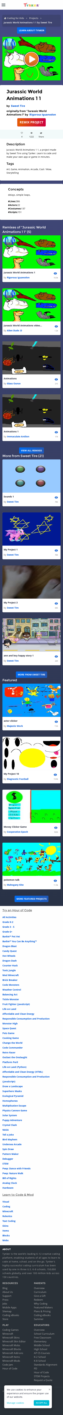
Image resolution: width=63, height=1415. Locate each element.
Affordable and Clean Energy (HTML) (22, 1071)
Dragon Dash (9, 960)
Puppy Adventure (12, 1120)
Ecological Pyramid (12, 1095)
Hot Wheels (8, 955)
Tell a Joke (8, 1134)
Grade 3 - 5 (8, 926)
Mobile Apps (9, 1307)
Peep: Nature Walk (12, 1173)
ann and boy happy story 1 (19, 655)
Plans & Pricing (42, 1311)
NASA (5, 1129)
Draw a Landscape (12, 1086)
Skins (5, 1225)
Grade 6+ (7, 931)
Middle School (42, 1345)
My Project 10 (11, 773)
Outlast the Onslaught (14, 1057)
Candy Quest (9, 951)
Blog (4, 1288)
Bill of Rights (9, 1178)
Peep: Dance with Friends (16, 1168)
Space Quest (9, 1028)
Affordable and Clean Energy (18, 1013)
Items (5, 1230)
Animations (10, 378)
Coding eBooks (10, 1315)
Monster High (10, 1023)
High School (40, 1349)
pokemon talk (12, 879)
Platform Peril (10, 1062)
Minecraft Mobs (11, 1345)
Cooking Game (10, 1038)
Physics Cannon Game (14, 1110)
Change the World (12, 1042)
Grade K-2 (7, 922)
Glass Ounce (14, 383)
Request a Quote (43, 1380)
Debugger (7, 1158)
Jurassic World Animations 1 (19, 272)
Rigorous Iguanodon (42, 114)
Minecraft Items (11, 1356)
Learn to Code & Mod (18, 1195)
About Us (7, 1292)
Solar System (9, 1115)
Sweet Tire (18, 105)
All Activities (9, 917)
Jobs (4, 1303)
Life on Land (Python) (14, 1066)
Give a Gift (40, 1295)
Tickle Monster (10, 999)
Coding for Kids (15, 18)
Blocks (6, 1235)
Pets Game (8, 1033)
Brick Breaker (9, 980)
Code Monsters (10, 984)
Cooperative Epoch (17, 831)
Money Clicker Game (15, 826)
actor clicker (10, 720)
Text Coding (9, 1220)
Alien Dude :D (14, 330)
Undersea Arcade (11, 1144)
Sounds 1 (9, 496)
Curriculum (40, 1292)
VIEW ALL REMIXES (31, 450)
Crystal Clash (9, 1124)
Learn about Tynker (31, 30)
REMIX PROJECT (31, 122)
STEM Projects (42, 1376)
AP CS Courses (42, 1353)
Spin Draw (8, 1149)
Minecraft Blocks (11, 1349)
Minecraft (7, 1211)
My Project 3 (11, 602)
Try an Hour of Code (17, 910)
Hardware (7, 1187)
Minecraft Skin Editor (14, 1341)
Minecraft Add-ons (12, 1353)
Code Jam (7, 1364)
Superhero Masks (12, 1091)
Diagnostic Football (17, 778)
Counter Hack (10, 965)
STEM (5, 1163)
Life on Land (9, 1009)
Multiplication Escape (14, 1105)
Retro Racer (8, 1052)
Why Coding (40, 1303)
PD (35, 1368)
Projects (33, 18)
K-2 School (40, 1356)
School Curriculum (44, 1333)
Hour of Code (9, 1368)
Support (6, 1295)
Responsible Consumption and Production (26, 1018)
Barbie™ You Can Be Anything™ (19, 941)
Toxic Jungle (9, 970)
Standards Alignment (45, 1364)
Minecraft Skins (11, 1337)
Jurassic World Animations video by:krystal (23, 325)
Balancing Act (9, 994)
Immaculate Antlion (18, 436)
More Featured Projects (31, 898)
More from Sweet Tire (31, 674)
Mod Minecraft (10, 975)
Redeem (38, 1299)
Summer (38, 1319)
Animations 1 (11, 431)
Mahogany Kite (15, 884)
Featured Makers (43, 1307)
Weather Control (11, 989)
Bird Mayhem (9, 1139)
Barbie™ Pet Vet (11, 936)
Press (5, 1299)
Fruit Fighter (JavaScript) (16, 1004)
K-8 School (40, 1360)
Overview (39, 1288)
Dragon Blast (9, 946)
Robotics (7, 1216)
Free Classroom (42, 1337)
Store (5, 1319)
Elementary (40, 1341)
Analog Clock (9, 1182)
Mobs (5, 1240)
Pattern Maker (10, 1153)
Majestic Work (15, 725)
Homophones (10, 1100)
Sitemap (6, 1311)
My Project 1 (11, 549)
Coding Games (10, 1329)
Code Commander (12, 1047)
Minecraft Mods (11, 1360)
